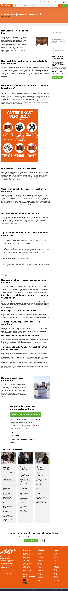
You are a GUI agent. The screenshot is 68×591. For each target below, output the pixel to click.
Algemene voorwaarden (42, 589)
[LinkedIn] (11, 573)
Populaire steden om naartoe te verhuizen (7, 511)
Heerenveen (56, 556)
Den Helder (40, 571)
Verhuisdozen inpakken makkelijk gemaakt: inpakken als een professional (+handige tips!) (7, 500)
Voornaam (54, 71)
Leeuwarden (56, 561)
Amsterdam (40, 559)
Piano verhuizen (23, 502)
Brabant (40, 564)
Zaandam (55, 577)
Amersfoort (40, 556)
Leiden (55, 563)
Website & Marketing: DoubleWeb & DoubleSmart (60, 589)
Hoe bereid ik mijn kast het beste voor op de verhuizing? (22, 441)
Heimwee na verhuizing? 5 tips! (41, 487)
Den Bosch (40, 569)
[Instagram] (1, 573)
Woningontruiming (27, 571)
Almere (40, 554)
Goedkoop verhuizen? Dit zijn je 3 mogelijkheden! (7, 478)
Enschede (40, 579)
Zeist (55, 579)
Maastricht (56, 566)
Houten (55, 560)
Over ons (46, 1)
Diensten (16, 5)
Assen (39, 563)
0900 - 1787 (7, 561)
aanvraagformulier (31, 425)
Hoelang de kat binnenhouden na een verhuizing (40, 492)
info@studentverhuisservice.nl (7, 560)
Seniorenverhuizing (27, 563)
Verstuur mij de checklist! (57, 77)
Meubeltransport (27, 560)
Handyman (25, 556)
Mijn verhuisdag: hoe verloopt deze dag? (24, 487)
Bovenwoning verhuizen (24, 479)
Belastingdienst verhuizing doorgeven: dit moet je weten (41, 479)
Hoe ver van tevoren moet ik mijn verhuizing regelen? (7, 506)
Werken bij (57, 1)
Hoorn (55, 559)
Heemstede (56, 554)
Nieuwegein (56, 567)
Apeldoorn (40, 560)
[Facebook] (7, 573)
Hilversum (56, 557)
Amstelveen (41, 557)
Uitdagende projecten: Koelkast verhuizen (24, 499)
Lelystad (55, 564)
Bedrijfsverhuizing (27, 553)
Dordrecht (40, 574)
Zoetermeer (56, 580)
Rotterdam (56, 571)
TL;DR (53, 48)
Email (61, 71)
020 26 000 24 (10, 563)
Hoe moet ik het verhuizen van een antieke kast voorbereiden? (58, 35)
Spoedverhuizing (26, 564)
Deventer (40, 573)
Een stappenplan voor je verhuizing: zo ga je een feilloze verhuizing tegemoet (7, 487)
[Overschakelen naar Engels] (66, 1)
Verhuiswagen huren (27, 570)
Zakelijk (42, 5)
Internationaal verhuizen (28, 559)
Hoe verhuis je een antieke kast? (58, 32)
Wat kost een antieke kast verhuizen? (58, 44)
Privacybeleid (47, 589)
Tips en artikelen (51, 1)
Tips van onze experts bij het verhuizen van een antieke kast (59, 46)
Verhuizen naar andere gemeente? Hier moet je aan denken (40, 497)
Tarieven (25, 5)
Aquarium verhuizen (23, 490)
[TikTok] (4, 573)
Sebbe (8, 16)
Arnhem (40, 561)
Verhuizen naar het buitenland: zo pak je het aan (41, 502)
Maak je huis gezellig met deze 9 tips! (41, 484)
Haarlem (55, 553)
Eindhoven (40, 577)
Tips (11, 16)
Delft (39, 567)
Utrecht (55, 574)
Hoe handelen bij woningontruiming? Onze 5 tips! (24, 483)
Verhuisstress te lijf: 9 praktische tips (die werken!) (24, 494)
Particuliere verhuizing (28, 561)
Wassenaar (56, 576)
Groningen (40, 581)
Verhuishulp (25, 569)
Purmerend (56, 570)
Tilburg (55, 573)
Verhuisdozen (33, 5)
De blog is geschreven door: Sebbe (58, 50)
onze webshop (23, 74)
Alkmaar (40, 553)
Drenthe (40, 576)
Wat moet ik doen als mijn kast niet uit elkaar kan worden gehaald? (24, 434)
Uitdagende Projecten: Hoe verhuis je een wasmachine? (24, 506)
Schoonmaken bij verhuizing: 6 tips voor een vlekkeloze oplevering (8, 515)
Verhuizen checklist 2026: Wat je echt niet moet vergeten (7, 474)
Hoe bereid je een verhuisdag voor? (6, 482)
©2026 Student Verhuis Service (34, 589)
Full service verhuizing (28, 554)
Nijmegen (56, 569)
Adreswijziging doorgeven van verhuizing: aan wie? (40, 474)
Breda (39, 566)
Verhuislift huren (26, 567)
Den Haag (40, 570)
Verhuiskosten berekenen (30, 540)
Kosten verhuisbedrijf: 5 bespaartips (7, 520)
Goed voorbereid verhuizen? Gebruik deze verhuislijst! (7, 493)
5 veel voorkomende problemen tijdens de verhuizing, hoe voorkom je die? (24, 474)
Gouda (39, 580)
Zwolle (55, 581)
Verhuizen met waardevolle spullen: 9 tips (24, 511)
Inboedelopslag (26, 557)
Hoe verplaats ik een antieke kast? (58, 39)
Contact (41, 1)
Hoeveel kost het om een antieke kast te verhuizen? (24, 414)
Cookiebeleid (52, 589)
